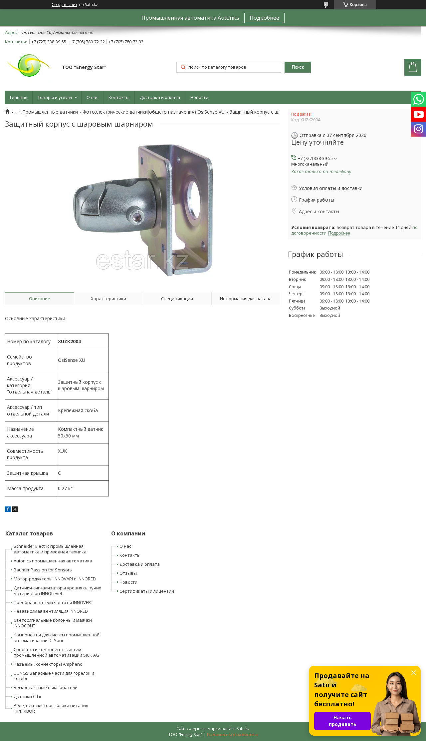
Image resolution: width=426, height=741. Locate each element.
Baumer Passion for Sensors (43, 570)
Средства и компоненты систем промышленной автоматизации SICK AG (56, 652)
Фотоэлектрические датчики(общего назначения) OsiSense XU (154, 112)
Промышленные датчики (50, 112)
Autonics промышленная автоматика (53, 561)
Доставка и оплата (160, 97)
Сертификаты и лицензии (146, 591)
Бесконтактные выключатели (46, 687)
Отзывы (128, 573)
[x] (15, 510)
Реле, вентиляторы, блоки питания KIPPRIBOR (51, 708)
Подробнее (264, 17)
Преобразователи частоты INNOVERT (53, 602)
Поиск (298, 67)
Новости (199, 97)
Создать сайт (64, 4)
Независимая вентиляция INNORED (51, 611)
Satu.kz (243, 728)
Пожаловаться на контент (232, 734)
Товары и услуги (55, 97)
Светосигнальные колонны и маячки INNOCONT (53, 623)
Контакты (118, 97)
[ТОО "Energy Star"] (30, 68)
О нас (92, 97)
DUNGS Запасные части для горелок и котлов (54, 676)
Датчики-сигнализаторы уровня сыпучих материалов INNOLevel (57, 590)
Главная (18, 97)
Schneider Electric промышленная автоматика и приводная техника (50, 549)
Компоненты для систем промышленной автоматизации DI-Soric (57, 637)
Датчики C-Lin (28, 696)
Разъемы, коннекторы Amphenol (49, 664)
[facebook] (8, 510)
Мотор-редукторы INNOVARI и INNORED (55, 579)
